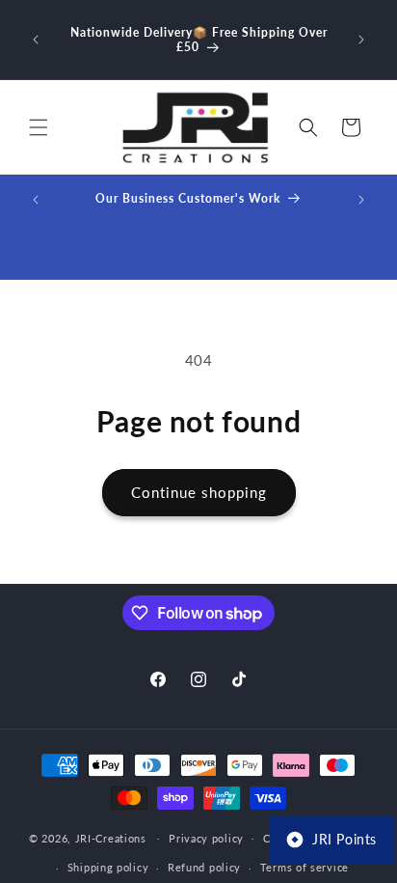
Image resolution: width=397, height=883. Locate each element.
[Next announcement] (361, 39)
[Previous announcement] (35, 39)
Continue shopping (199, 492)
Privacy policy (206, 838)
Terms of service (304, 867)
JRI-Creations (110, 837)
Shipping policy (108, 867)
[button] (38, 127)
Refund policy (204, 867)
